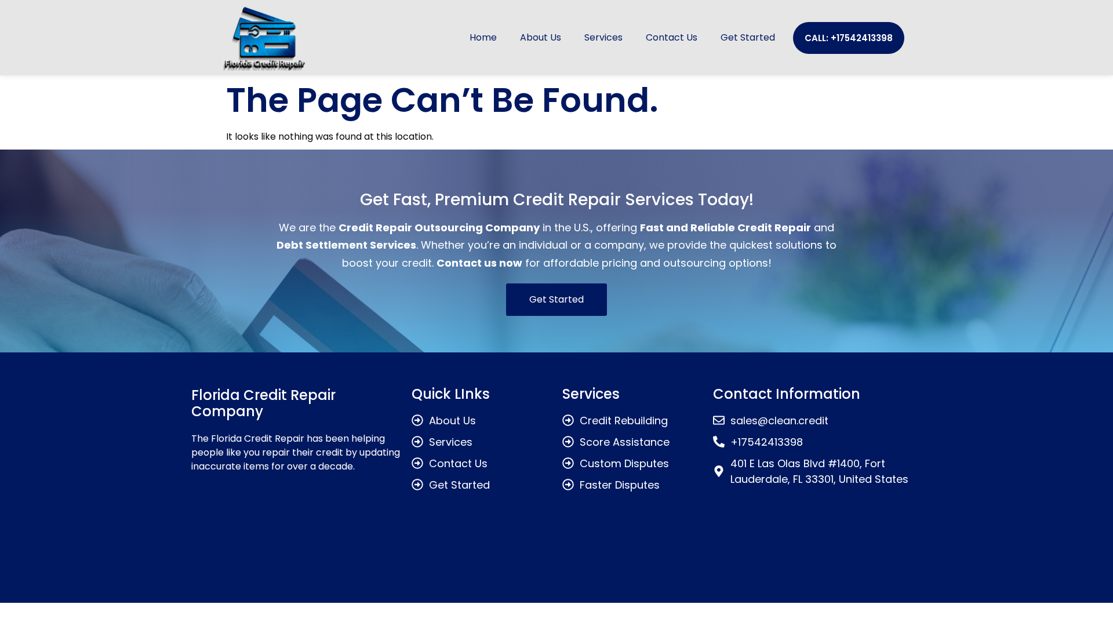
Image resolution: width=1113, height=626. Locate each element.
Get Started (748, 37)
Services (603, 37)
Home (483, 37)
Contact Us (671, 37)
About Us (540, 37)
